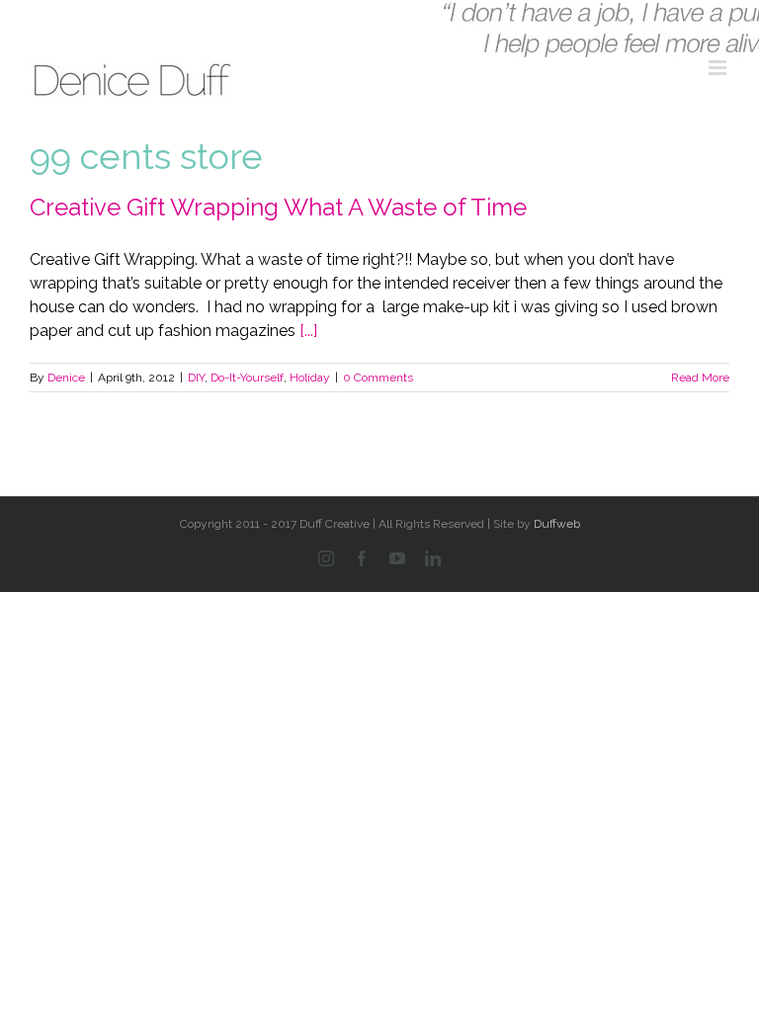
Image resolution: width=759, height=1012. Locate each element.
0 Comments (378, 377)
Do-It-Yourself (247, 377)
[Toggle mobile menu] (719, 67)
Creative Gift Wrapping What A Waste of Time (278, 207)
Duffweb (557, 524)
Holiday (310, 377)
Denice (66, 377)
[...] (308, 330)
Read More (700, 377)
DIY (196, 377)
